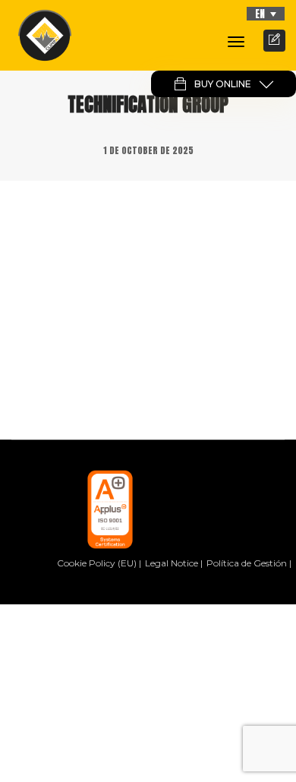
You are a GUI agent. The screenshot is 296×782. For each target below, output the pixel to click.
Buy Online (222, 84)
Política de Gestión (246, 563)
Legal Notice (171, 563)
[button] (266, 13)
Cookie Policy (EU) (97, 563)
